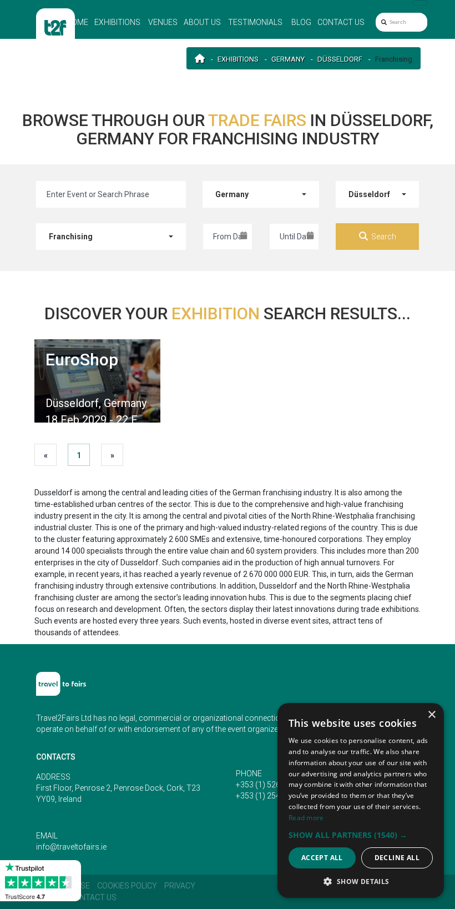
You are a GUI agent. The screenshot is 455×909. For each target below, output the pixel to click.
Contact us (341, 22)
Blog (301, 22)
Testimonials (255, 22)
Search (383, 236)
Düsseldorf (339, 59)
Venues (163, 22)
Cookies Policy (127, 885)
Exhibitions (117, 22)
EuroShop (82, 359)
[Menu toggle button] (420, 3)
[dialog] (360, 800)
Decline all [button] (397, 857)
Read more (306, 817)
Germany (288, 59)
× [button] (431, 715)
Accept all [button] (322, 857)
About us (202, 22)
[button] (361, 835)
